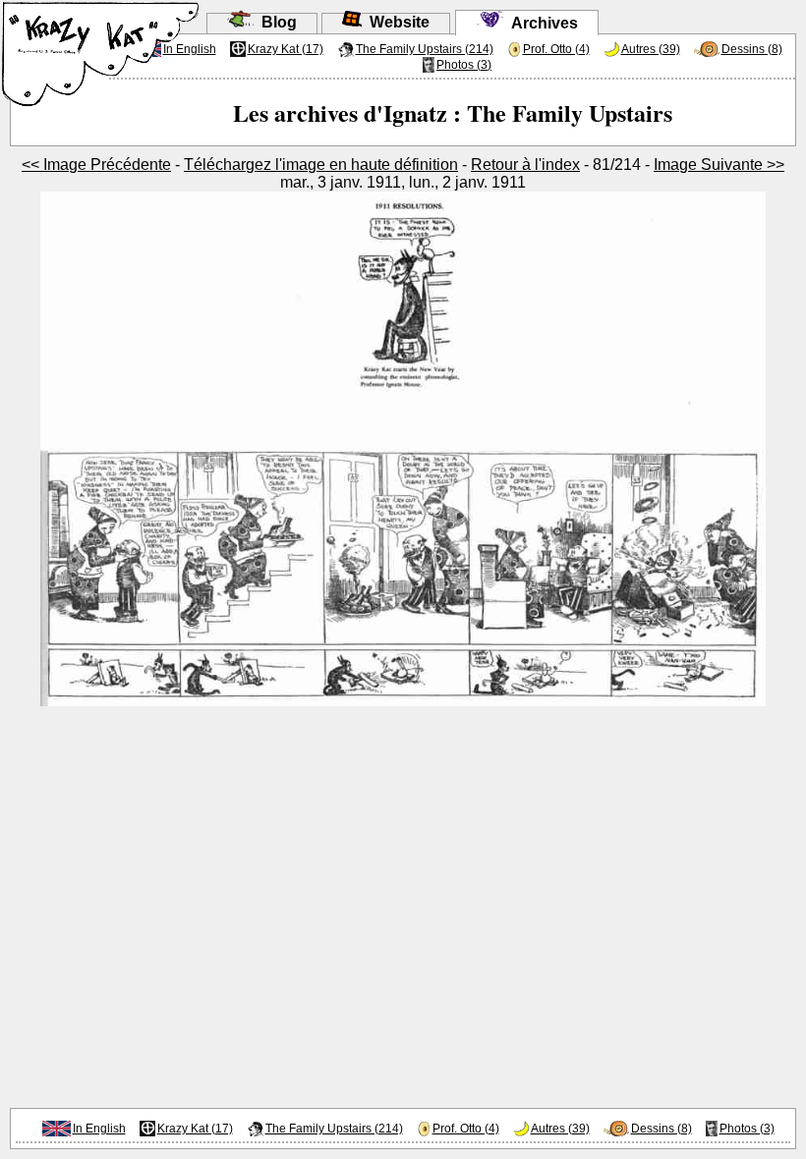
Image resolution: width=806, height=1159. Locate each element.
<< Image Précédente (96, 164)
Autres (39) (650, 49)
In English (99, 1128)
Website (396, 22)
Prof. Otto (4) (556, 49)
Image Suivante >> (719, 164)
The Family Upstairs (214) (424, 49)
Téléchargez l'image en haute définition (321, 164)
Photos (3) (463, 65)
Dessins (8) (751, 49)
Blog (275, 22)
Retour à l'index (525, 164)
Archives (540, 23)
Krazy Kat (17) (285, 49)
